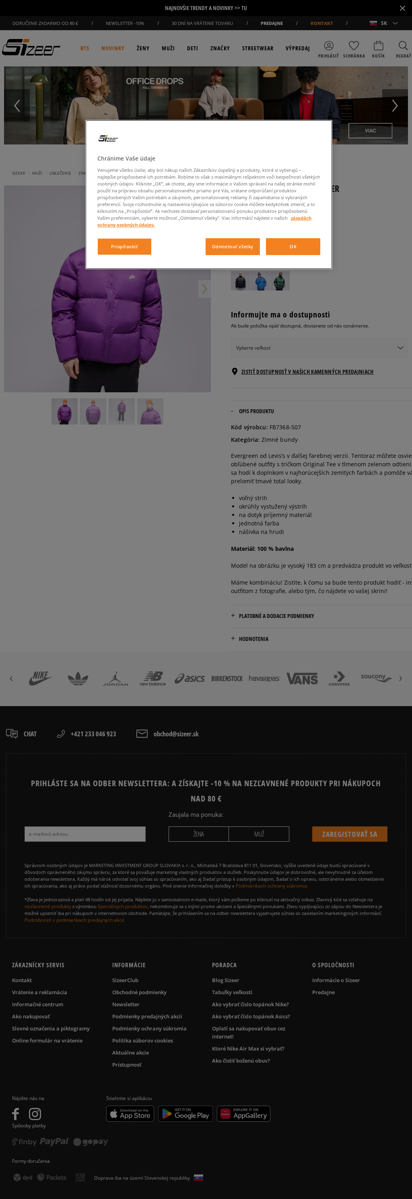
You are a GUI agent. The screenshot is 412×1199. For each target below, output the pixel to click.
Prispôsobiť (124, 246)
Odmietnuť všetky (232, 246)
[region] (208, 194)
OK (293, 246)
